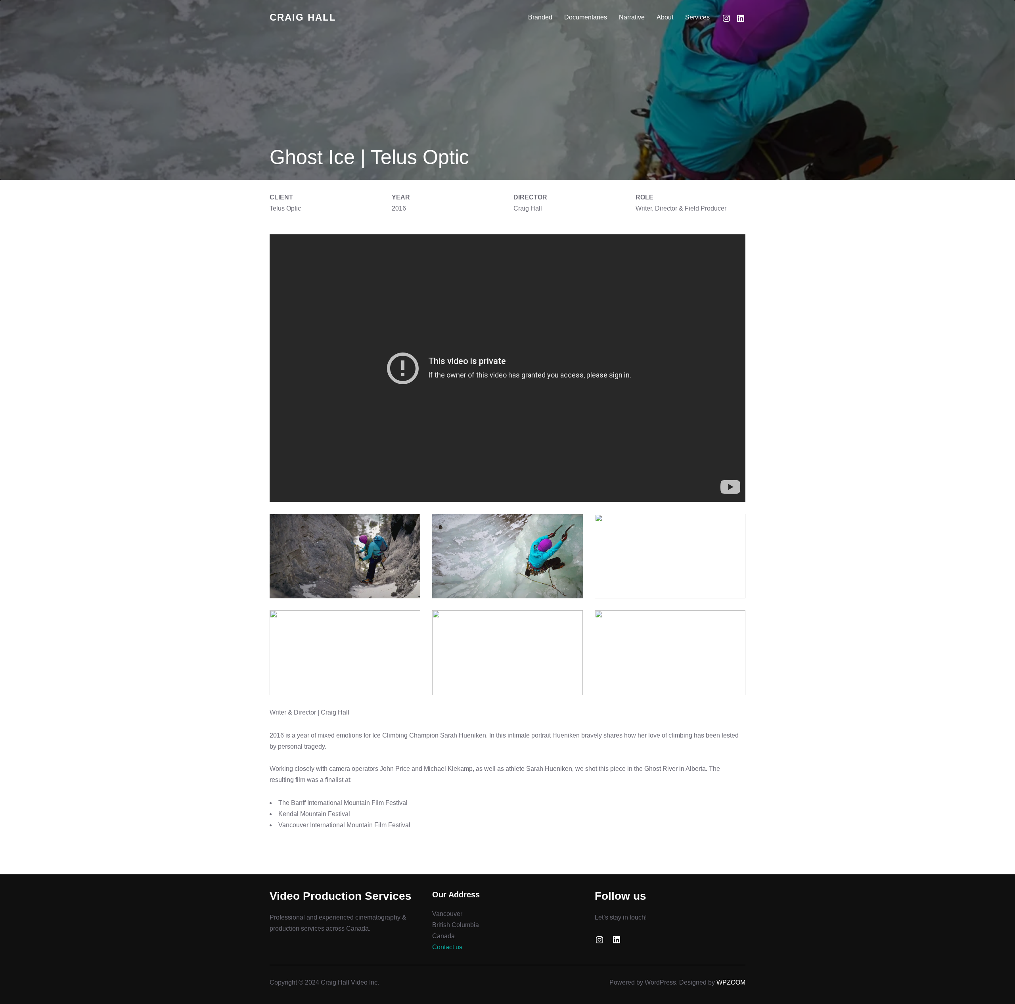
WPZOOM (730, 982)
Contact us (447, 947)
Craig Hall (303, 17)
